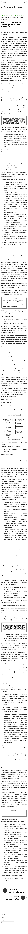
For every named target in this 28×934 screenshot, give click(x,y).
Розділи (3, 917)
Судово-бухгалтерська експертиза (15, 15)
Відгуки (3, 922)
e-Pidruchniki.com (11, 7)
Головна (3, 15)
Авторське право (5, 920)
